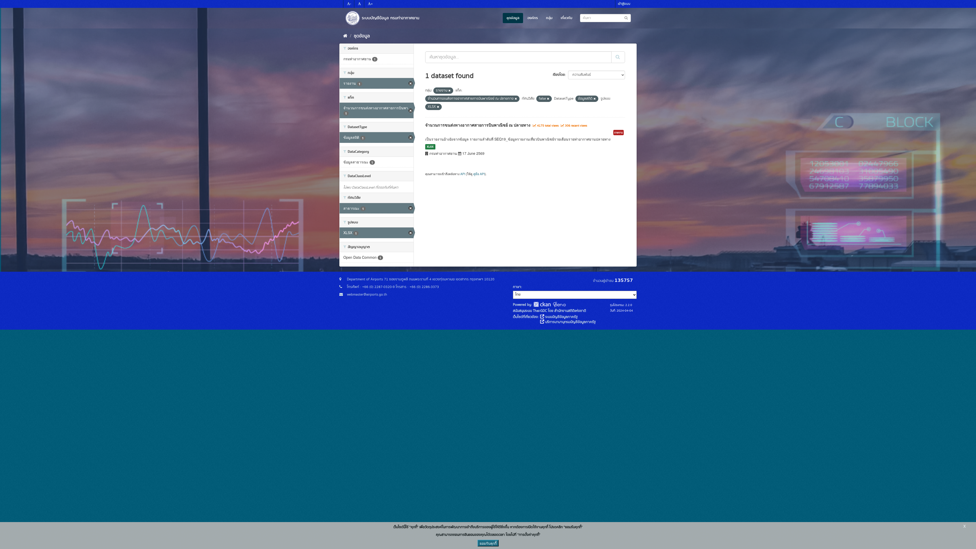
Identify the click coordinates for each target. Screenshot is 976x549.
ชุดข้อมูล (513, 18)
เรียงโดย (559, 74)
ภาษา (517, 286)
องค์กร (532, 18)
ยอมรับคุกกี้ (488, 543)
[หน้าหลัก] (345, 36)
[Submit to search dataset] (626, 18)
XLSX (430, 146)
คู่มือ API (479, 174)
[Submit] (618, 57)
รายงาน (618, 132)
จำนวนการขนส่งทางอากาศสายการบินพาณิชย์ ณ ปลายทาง (477, 125)
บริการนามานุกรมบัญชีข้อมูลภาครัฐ (570, 322)
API (462, 174)
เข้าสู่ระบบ (624, 4)
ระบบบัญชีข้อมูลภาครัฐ (561, 316)
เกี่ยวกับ (566, 18)
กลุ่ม (549, 18)
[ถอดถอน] (449, 91)
